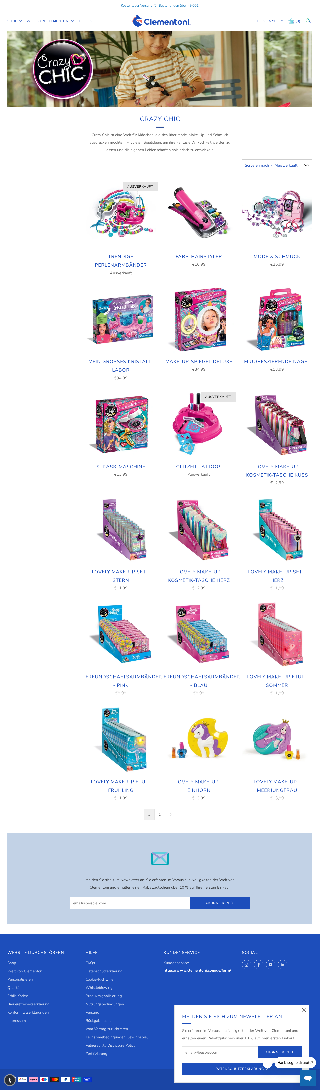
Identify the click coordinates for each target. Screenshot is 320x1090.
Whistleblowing (99, 987)
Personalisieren (20, 979)
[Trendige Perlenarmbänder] (121, 214)
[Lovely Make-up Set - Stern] (121, 529)
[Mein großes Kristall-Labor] (121, 319)
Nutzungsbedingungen (105, 1004)
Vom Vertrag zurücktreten (107, 1028)
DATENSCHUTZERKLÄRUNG (240, 1069)
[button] (10, 1080)
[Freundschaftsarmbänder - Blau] (199, 634)
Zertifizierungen (99, 1053)
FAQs (90, 962)
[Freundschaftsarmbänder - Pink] (121, 634)
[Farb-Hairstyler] (199, 214)
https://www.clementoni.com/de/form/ (197, 970)
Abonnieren (218, 903)
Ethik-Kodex (18, 995)
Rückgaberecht (98, 1020)
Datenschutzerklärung (104, 971)
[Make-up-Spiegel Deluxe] (199, 319)
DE (259, 21)
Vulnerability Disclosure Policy (111, 1045)
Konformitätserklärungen (28, 1012)
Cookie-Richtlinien (101, 979)
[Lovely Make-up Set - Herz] (277, 529)
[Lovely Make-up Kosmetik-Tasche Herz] (199, 529)
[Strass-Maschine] (121, 424)
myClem (272, 21)
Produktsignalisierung (104, 995)
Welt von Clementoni (48, 21)
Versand (93, 1012)
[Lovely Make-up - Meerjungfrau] (277, 739)
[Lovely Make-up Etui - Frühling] (121, 739)
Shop (13, 21)
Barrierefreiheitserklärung (29, 1004)
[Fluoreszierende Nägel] (277, 319)
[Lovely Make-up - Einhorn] (199, 739)
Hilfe (84, 21)
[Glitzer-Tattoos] (199, 424)
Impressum (17, 1020)
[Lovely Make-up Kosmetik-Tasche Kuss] (277, 424)
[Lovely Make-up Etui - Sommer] (277, 634)
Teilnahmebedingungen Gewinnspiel (117, 1037)
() (298, 21)
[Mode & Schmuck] (277, 214)
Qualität (14, 987)
